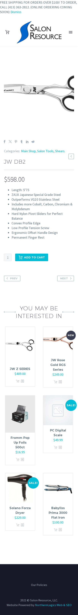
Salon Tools (45, 151)
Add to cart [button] (17, 381)
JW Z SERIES (20, 369)
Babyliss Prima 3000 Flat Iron (58, 512)
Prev (13, 278)
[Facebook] (4, 141)
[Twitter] (10, 141)
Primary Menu (70, 32)
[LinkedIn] (27, 141)
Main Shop (28, 151)
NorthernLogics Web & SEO (53, 605)
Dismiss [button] (15, 12)
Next (64, 278)
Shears (60, 151)
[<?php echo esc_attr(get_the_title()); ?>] (22, 381)
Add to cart (34, 257)
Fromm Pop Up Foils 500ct (20, 442)
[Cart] (7, 32)
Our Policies (39, 585)
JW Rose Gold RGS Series (58, 364)
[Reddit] (32, 141)
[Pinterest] (15, 141)
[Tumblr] (21, 141)
